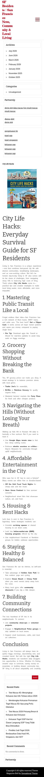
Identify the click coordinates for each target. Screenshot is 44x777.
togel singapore (11, 140)
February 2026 (15, 64)
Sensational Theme (29, 773)
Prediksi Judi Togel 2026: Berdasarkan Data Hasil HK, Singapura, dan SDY (18, 733)
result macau (10, 111)
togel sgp (8, 136)
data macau (18, 108)
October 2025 (14, 77)
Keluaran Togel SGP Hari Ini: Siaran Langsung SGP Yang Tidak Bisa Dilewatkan (20, 722)
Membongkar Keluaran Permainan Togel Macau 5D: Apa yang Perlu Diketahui (21, 703)
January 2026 (14, 69)
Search (35, 677)
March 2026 (14, 60)
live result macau (30, 108)
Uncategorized (15, 92)
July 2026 (13, 51)
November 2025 (15, 73)
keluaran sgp (10, 145)
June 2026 (13, 55)
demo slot (9, 108)
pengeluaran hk (11, 131)
